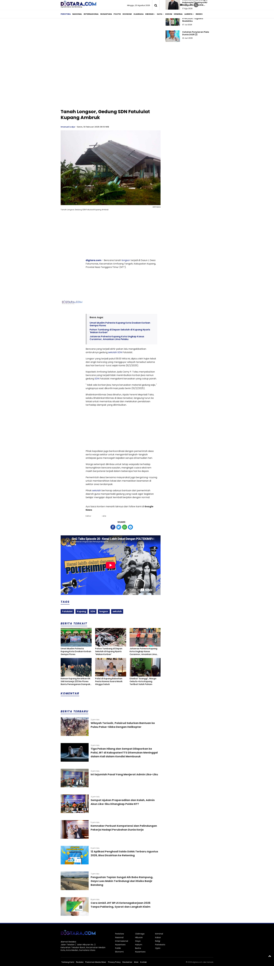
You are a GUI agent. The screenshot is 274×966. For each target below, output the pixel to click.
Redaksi (79, 962)
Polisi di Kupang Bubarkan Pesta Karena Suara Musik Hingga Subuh (108, 681)
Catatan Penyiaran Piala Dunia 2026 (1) (195, 33)
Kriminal (178, 14)
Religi (157, 941)
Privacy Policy (114, 962)
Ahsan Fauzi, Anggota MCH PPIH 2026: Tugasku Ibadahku (196, 18)
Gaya (159, 14)
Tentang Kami (67, 962)
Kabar (158, 937)
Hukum (168, 14)
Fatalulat (67, 611)
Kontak (143, 962)
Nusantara (106, 14)
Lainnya (188, 14)
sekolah (112, 352)
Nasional (77, 14)
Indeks (199, 14)
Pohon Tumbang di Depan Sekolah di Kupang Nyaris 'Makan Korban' (120, 331)
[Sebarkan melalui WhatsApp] (124, 527)
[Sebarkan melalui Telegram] (130, 527)
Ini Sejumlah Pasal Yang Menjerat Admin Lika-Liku (124, 774)
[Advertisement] (137, 43)
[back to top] (270, 956)
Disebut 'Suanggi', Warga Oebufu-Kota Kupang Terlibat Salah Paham (143, 681)
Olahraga (138, 14)
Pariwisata (160, 944)
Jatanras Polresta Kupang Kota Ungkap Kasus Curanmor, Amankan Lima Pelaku (117, 338)
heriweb (210, 962)
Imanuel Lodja (68, 126)
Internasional (91, 14)
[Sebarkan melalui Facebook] (112, 527)
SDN (119, 352)
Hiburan (149, 14)
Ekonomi (127, 14)
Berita (138, 948)
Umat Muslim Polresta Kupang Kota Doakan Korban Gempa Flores (120, 324)
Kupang (81, 611)
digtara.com (93, 260)
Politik (117, 14)
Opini (157, 948)
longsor (126, 260)
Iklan (136, 962)
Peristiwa (66, 14)
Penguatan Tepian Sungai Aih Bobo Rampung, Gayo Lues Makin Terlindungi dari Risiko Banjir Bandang (122, 881)
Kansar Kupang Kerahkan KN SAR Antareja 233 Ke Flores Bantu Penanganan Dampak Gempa (75, 681)
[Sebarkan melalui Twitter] (118, 527)
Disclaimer (127, 962)
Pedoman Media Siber (95, 962)
